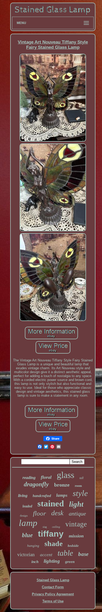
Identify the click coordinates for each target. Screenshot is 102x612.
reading (29, 477)
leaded (27, 506)
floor (39, 513)
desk (57, 513)
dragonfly (36, 484)
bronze (62, 485)
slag (45, 526)
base (83, 554)
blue (27, 535)
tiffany (51, 533)
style (80, 493)
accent (46, 554)
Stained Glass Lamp (53, 580)
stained (50, 503)
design (24, 515)
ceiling (56, 526)
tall (81, 478)
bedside (73, 546)
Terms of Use (53, 601)
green (70, 562)
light (76, 504)
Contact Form (53, 587)
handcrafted (42, 496)
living (22, 495)
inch (34, 562)
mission (76, 535)
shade (53, 544)
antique (77, 513)
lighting (52, 561)
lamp (28, 523)
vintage (76, 524)
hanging (33, 546)
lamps (61, 495)
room (78, 486)
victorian (26, 554)
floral (46, 477)
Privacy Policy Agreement (53, 594)
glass (65, 475)
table (65, 553)
